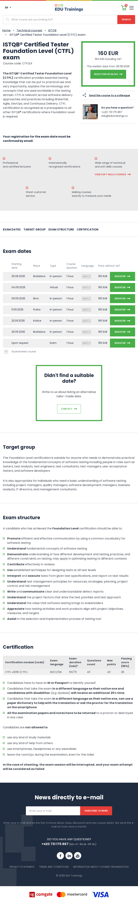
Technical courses (29, 30)
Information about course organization (101, 867)
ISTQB (52, 30)
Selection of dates (106, 74)
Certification (87, 229)
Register (120, 276)
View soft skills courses (110, 174)
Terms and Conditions (54, 867)
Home (6, 30)
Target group (35, 229)
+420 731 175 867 (111, 112)
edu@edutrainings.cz (114, 116)
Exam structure (61, 229)
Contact (66, 408)
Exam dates (12, 229)
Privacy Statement (22, 867)
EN (7, 7)
